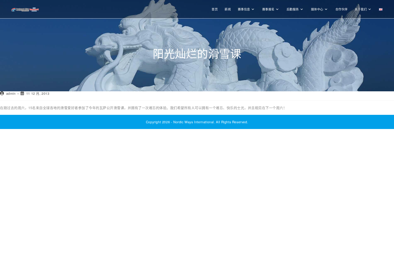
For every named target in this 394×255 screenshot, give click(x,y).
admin (11, 93)
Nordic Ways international (193, 121)
